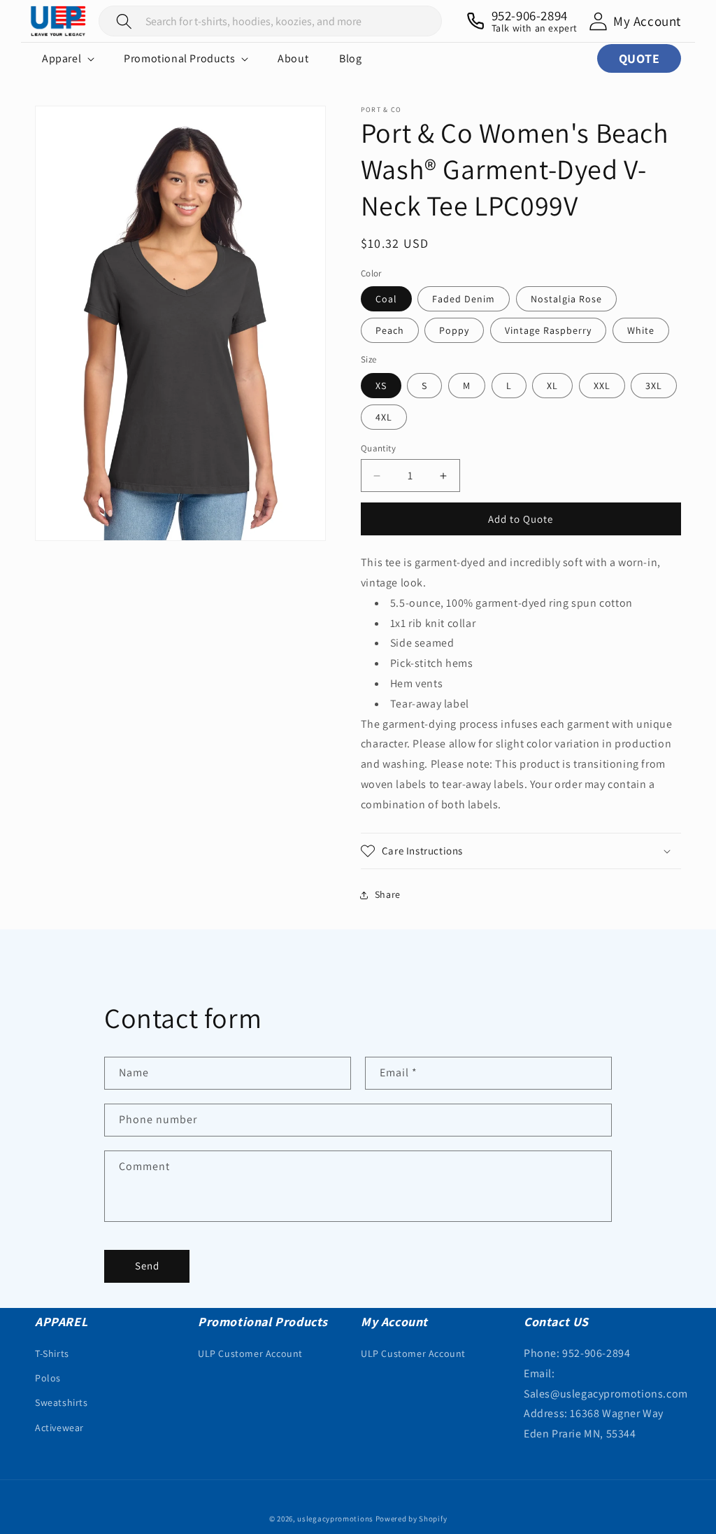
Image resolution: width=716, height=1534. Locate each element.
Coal (386, 299)
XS (381, 385)
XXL (602, 385)
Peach (389, 330)
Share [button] (388, 894)
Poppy (454, 330)
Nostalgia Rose (566, 299)
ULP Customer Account (250, 1353)
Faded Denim (463, 299)
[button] (67, 59)
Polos (48, 1378)
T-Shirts (52, 1353)
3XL (653, 385)
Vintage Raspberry (548, 330)
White (640, 330)
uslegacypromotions (335, 1519)
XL (552, 385)
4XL (383, 417)
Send (147, 1265)
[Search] (124, 21)
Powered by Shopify (411, 1519)
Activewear (59, 1427)
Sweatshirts (61, 1402)
